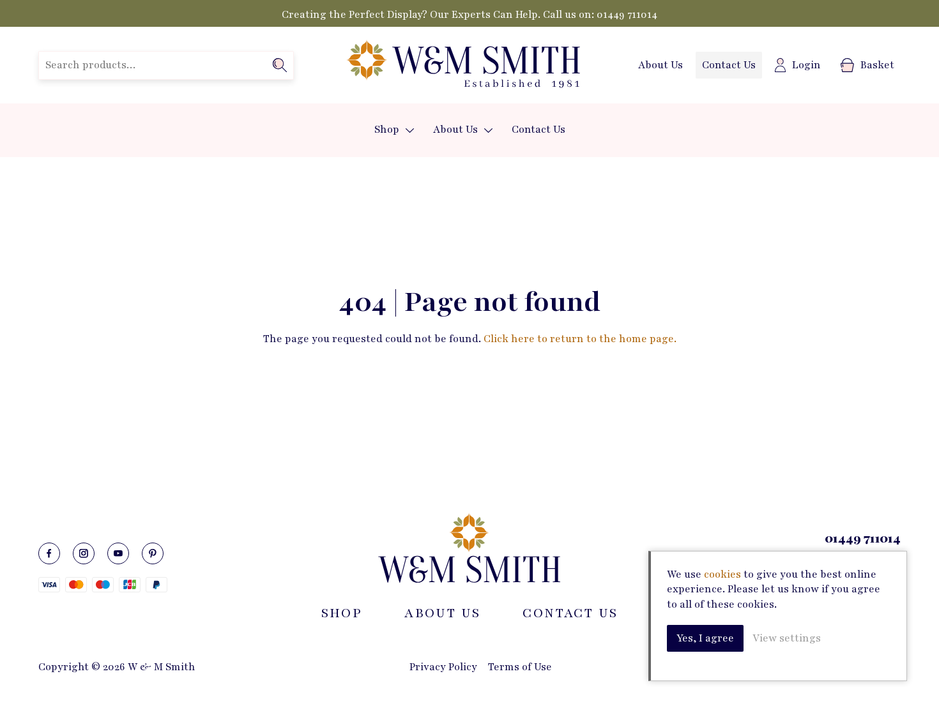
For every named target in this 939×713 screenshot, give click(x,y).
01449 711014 (627, 15)
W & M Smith (463, 65)
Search (279, 65)
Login (806, 65)
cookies (722, 574)
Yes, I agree (705, 638)
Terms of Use (520, 667)
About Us (660, 65)
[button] (410, 130)
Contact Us (729, 65)
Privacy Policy (443, 667)
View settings (786, 638)
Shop (386, 130)
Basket (877, 65)
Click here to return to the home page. (580, 339)
